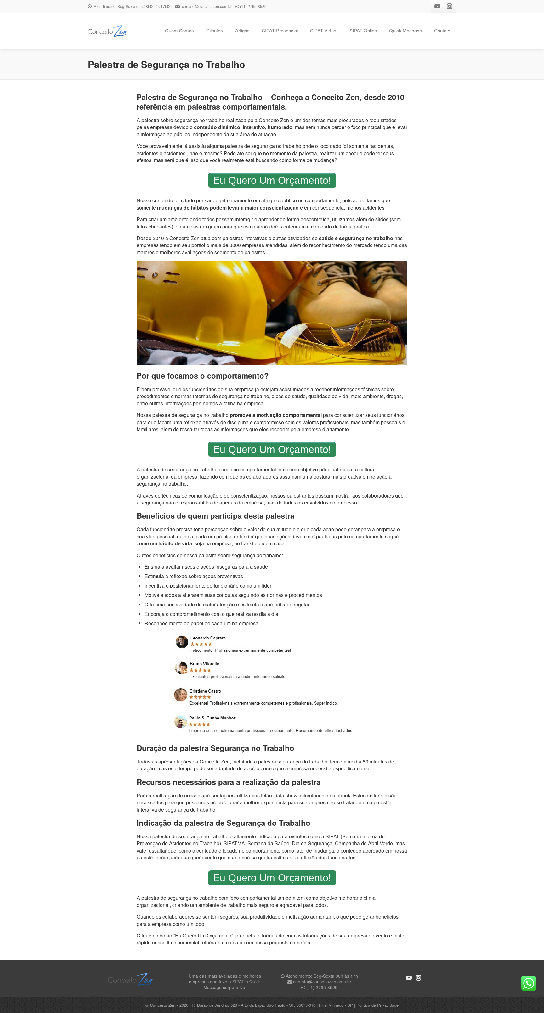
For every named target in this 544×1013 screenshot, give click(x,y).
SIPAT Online (363, 30)
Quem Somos (179, 30)
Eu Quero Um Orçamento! (272, 180)
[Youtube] (437, 6)
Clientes (214, 30)
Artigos (242, 30)
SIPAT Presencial (280, 30)
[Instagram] (449, 6)
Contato (442, 30)
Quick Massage (405, 30)
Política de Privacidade (377, 1005)
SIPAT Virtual (323, 30)
